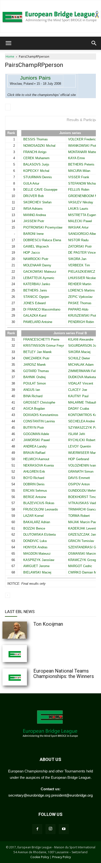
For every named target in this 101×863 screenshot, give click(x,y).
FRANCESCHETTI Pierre (41, 339)
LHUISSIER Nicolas (82, 278)
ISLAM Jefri (76, 434)
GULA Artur (31, 183)
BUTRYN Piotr (33, 427)
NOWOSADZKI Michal (39, 145)
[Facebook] (37, 829)
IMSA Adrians (33, 208)
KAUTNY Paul (78, 396)
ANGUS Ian (31, 390)
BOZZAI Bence (34, 528)
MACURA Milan (79, 171)
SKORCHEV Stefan (37, 202)
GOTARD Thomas (36, 371)
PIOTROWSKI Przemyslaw (42, 227)
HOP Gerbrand (78, 459)
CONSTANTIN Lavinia (39, 421)
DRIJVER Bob (33, 196)
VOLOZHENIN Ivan (82, 465)
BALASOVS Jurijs (36, 164)
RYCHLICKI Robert (81, 440)
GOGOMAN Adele (36, 434)
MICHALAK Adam (81, 364)
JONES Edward (34, 303)
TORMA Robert (79, 516)
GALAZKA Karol (34, 315)
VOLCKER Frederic (82, 139)
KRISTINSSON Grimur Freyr (43, 345)
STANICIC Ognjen (36, 297)
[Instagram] (50, 829)
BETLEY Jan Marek (37, 352)
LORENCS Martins (81, 290)
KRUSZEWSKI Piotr (82, 315)
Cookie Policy (39, 857)
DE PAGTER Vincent (83, 252)
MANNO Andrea (34, 215)
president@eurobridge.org (72, 795)
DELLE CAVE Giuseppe (40, 189)
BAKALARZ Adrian (36, 522)
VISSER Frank (78, 177)
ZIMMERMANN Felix (83, 371)
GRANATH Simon (80, 471)
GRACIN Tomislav (81, 541)
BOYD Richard (33, 478)
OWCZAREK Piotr (36, 358)
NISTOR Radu (78, 240)
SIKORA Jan (77, 259)
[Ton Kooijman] (27, 630)
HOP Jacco (31, 252)
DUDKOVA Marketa (82, 377)
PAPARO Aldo (78, 309)
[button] (8, 43)
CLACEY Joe (77, 390)
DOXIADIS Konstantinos (40, 415)
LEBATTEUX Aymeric (38, 278)
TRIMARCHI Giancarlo (84, 509)
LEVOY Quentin (79, 446)
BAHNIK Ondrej (34, 377)
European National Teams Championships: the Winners (63, 673)
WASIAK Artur (78, 227)
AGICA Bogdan (34, 408)
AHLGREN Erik (34, 471)
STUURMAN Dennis (37, 177)
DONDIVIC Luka (35, 541)
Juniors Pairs (35, 78)
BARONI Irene (33, 234)
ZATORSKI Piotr (80, 246)
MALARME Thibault (82, 402)
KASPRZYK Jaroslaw (38, 560)
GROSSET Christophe (39, 402)
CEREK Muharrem (36, 158)
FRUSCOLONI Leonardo (40, 509)
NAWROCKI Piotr (35, 259)
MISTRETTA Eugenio (83, 215)
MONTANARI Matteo (83, 152)
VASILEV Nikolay (80, 202)
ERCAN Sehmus (35, 490)
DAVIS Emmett (79, 478)
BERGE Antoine (34, 497)
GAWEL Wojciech (36, 246)
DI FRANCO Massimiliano (41, 309)
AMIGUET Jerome (36, 566)
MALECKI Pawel (80, 221)
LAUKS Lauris (78, 208)
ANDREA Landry (35, 446)
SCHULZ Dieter (79, 358)
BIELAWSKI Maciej (37, 572)
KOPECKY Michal (36, 171)
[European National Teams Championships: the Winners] (27, 677)
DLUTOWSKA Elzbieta (39, 534)
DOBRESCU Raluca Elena (42, 240)
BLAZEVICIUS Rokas (38, 503)
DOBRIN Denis (34, 484)
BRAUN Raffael (34, 453)
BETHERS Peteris (81, 164)
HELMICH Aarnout (36, 459)
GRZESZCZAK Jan (82, 534)
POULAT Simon (34, 383)
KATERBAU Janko (36, 284)
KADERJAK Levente (83, 528)
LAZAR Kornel (33, 516)
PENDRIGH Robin (81, 322)
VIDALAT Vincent (80, 383)
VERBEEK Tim (79, 265)
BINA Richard (32, 396)
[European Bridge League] (50, 16)
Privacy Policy (61, 857)
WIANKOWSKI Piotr (82, 145)
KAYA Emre (76, 158)
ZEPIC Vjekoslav (80, 297)
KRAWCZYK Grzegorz (84, 560)
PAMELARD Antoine (37, 322)
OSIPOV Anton (79, 484)
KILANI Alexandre (80, 339)
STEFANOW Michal (82, 183)
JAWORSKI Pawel (36, 440)
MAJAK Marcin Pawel (83, 522)
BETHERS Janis (35, 290)
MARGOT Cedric (80, 566)
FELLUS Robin (78, 189)
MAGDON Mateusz (37, 553)
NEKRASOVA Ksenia (38, 465)
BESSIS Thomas (35, 139)
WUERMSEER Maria (83, 453)
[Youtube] (64, 829)
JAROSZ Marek (34, 364)
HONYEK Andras (35, 547)
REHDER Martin (79, 284)
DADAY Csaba (78, 408)
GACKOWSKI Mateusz (39, 271)
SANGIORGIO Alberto (84, 234)
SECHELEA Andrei (81, 421)
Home (10, 56)
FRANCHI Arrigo (34, 152)
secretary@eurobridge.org (29, 795)
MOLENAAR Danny (37, 265)
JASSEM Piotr (33, 221)
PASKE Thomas (79, 303)
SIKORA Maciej (79, 352)
